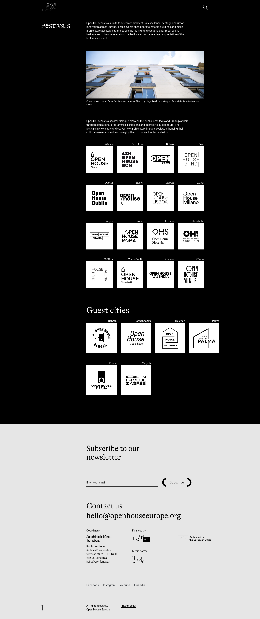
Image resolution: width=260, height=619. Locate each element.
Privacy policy (128, 605)
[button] (205, 7)
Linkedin (139, 585)
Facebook (92, 585)
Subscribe (177, 482)
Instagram (109, 585)
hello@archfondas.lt (98, 561)
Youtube (125, 585)
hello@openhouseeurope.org (133, 515)
